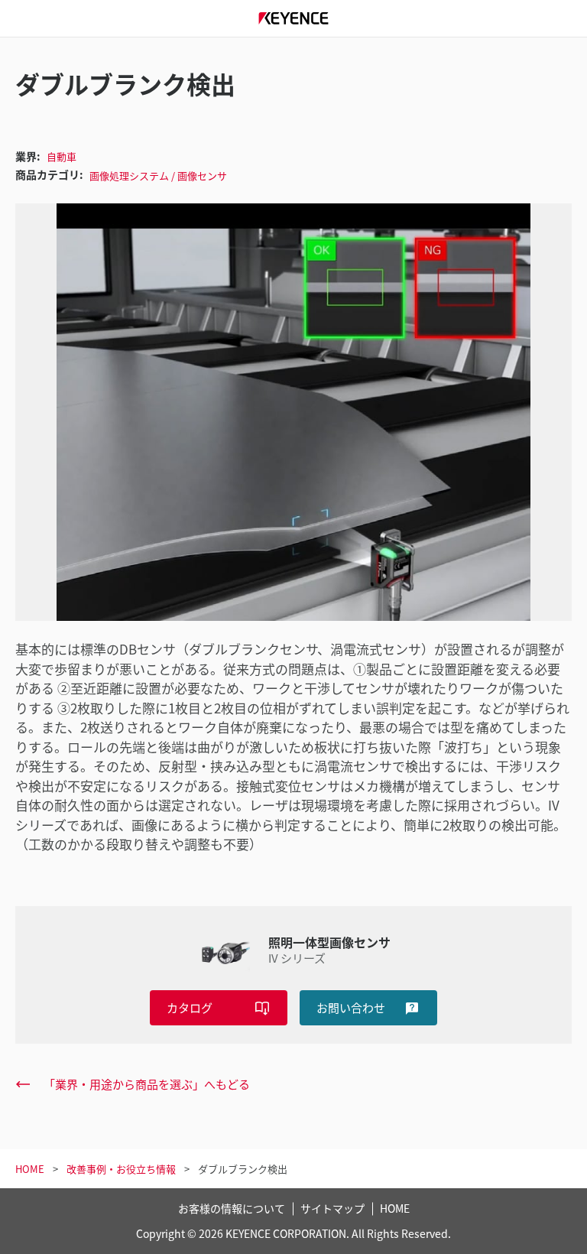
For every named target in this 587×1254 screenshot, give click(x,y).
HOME (395, 1208)
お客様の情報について (231, 1208)
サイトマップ (332, 1208)
